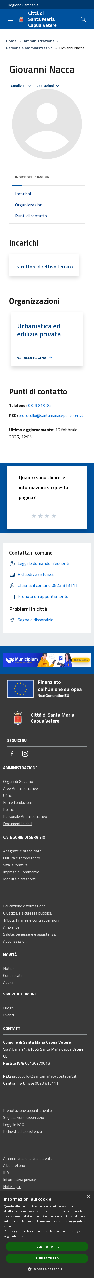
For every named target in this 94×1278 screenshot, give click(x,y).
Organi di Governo (18, 781)
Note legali (12, 1186)
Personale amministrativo (29, 48)
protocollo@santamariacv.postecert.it (51, 415)
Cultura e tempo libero (21, 858)
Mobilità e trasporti (19, 879)
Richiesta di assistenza (22, 1131)
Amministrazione (39, 41)
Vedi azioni (45, 85)
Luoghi (8, 1008)
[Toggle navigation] (10, 19)
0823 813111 (46, 1083)
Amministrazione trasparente (28, 1158)
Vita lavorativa (15, 865)
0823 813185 (40, 405)
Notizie (9, 968)
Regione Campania (23, 5)
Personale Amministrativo (25, 816)
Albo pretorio (14, 1165)
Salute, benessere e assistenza (29, 934)
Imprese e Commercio (21, 872)
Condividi (18, 85)
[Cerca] (83, 19)
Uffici (7, 795)
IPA (6, 1172)
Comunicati (12, 975)
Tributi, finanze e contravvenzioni (31, 920)
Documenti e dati (17, 823)
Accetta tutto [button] (47, 1246)
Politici (8, 809)
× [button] (88, 1196)
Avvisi (8, 982)
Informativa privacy (19, 1179)
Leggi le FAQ (13, 1124)
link (20, 1236)
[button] (47, 1269)
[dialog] (47, 1234)
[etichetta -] (54, 515)
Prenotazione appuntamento (27, 1110)
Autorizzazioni (15, 941)
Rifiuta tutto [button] (47, 1258)
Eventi (8, 1015)
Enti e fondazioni (17, 802)
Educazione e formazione (24, 906)
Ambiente (11, 927)
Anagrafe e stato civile (22, 851)
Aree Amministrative (20, 788)
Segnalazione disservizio (23, 1117)
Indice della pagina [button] (32, 177)
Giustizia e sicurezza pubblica (27, 913)
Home (11, 41)
